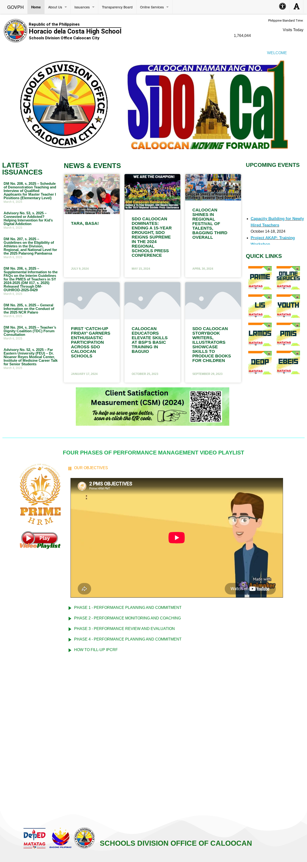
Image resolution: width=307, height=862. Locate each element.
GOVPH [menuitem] (15, 7)
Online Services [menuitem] (152, 7)
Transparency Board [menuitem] (117, 7)
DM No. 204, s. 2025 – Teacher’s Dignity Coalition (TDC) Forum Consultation (30, 331)
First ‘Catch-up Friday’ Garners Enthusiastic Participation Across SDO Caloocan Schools (90, 342)
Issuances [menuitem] (82, 7)
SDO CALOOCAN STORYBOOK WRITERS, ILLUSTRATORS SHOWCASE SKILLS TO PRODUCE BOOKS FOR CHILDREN (211, 344)
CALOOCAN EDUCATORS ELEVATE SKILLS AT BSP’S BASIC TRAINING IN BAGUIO (150, 340)
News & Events (92, 165)
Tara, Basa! (85, 223)
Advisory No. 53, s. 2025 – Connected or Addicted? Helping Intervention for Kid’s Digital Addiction (28, 218)
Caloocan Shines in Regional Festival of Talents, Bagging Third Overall (209, 224)
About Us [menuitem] (55, 7)
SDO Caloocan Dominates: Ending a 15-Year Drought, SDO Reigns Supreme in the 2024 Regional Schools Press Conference (152, 237)
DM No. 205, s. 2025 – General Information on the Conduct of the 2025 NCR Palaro (29, 308)
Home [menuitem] (36, 7)
